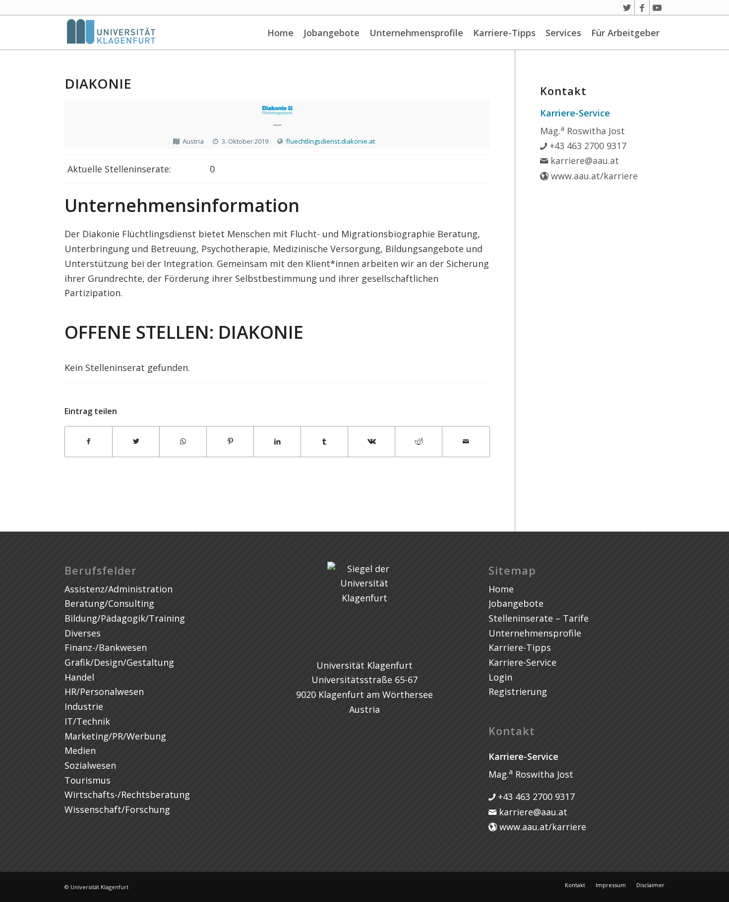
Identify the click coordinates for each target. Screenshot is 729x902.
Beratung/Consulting (109, 603)
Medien (80, 750)
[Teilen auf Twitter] (136, 441)
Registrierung (517, 691)
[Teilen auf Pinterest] (230, 441)
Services (563, 33)
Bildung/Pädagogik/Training (124, 618)
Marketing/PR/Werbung (115, 736)
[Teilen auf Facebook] (88, 441)
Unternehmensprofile (416, 33)
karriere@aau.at (583, 160)
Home (280, 33)
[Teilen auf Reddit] (418, 441)
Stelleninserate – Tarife (538, 618)
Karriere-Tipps (504, 33)
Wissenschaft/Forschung (117, 809)
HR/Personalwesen (104, 691)
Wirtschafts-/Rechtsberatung (127, 794)
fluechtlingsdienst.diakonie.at (330, 141)
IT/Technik (87, 721)
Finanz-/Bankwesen (105, 647)
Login (500, 677)
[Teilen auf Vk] (371, 441)
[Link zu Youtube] (657, 7)
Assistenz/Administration (118, 589)
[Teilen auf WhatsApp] (183, 441)
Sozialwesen (90, 765)
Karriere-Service (522, 662)
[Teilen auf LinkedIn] (277, 441)
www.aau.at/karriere (593, 176)
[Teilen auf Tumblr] (324, 441)
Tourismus (87, 780)
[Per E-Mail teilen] (465, 441)
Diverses (82, 633)
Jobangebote (332, 33)
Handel (79, 677)
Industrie (83, 706)
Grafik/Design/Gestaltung (119, 662)
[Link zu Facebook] (642, 7)
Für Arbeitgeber (625, 33)
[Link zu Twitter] (627, 7)
